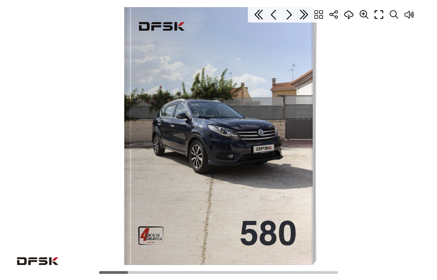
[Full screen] (378, 14)
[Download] (348, 14)
